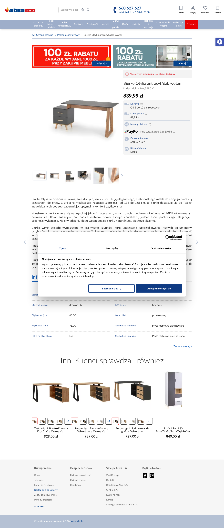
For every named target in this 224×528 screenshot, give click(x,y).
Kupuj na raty (113, 495)
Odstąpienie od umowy (46, 490)
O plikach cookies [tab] (161, 248)
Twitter (151, 475)
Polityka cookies (78, 480)
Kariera (109, 500)
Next (121, 175)
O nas (37, 475)
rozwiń (40, 506)
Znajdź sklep (112, 475)
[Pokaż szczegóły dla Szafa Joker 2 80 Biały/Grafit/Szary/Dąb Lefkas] (173, 390)
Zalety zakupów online (45, 495)
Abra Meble (77, 521)
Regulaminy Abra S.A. (117, 485)
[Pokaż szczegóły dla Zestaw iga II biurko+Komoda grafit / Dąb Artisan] (132, 390)
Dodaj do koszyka (53, 446)
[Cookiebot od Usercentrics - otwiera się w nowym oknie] (167, 237)
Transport (39, 480)
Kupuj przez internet (44, 485)
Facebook (145, 475)
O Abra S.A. (112, 490)
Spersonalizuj (110, 288)
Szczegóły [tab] (112, 248)
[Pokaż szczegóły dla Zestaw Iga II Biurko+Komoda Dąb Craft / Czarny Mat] (51, 390)
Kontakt (110, 480)
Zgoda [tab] (63, 248)
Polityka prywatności (80, 475)
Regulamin (75, 485)
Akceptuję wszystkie (159, 288)
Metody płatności (43, 500)
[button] (219, 42)
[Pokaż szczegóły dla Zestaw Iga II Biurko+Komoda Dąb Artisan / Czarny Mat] (92, 390)
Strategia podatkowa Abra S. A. (122, 505)
